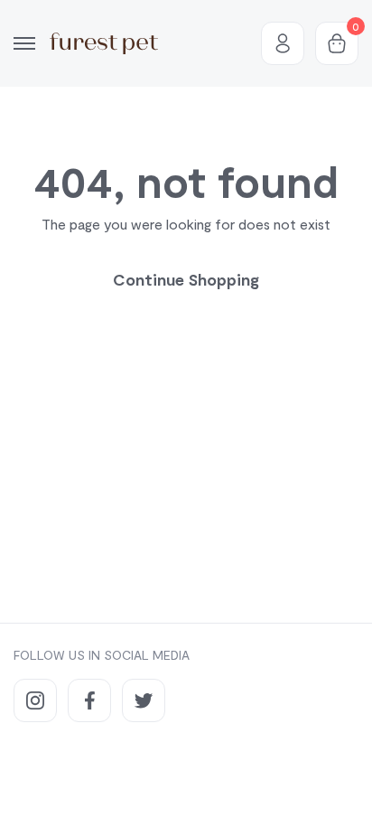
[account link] (282, 43)
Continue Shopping (186, 279)
